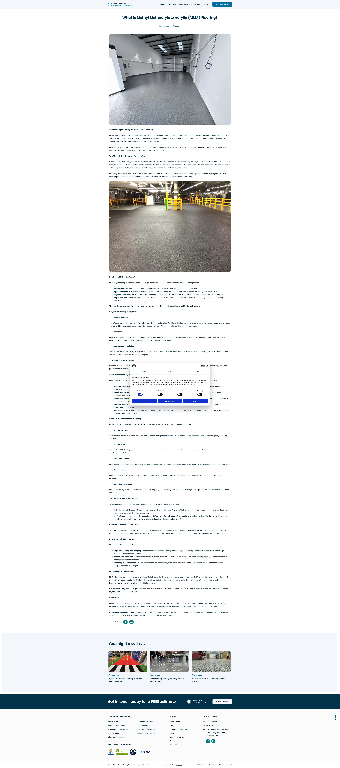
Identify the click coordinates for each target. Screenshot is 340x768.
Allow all (195, 401)
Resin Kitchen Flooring (116, 725)
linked (131, 622)
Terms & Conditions (115, 765)
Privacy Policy (127, 765)
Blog (171, 725)
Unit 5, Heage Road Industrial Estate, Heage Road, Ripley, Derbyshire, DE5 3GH (217, 732)
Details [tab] (170, 371)
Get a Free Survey (177, 737)
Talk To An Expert (222, 701)
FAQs (172, 733)
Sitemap (136, 765)
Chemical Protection (116, 737)
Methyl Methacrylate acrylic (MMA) (123, 135)
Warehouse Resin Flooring (118, 729)
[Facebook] (208, 741)
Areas (172, 741)
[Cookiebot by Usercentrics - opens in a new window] (200, 366)
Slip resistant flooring (116, 721)
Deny (144, 401)
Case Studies (175, 721)
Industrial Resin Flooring (146, 729)
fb (125, 622)
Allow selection (170, 401)
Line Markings (113, 733)
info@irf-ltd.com (212, 725)
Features (173, 745)
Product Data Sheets (178, 729)
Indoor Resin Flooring (145, 721)
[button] (222, 4)
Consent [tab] (143, 371)
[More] (176, 26)
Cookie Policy (145, 765)
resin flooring (158, 135)
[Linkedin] (213, 741)
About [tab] (197, 371)
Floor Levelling (142, 725)
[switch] (160, 394)
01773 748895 (211, 721)
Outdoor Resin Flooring (146, 733)
